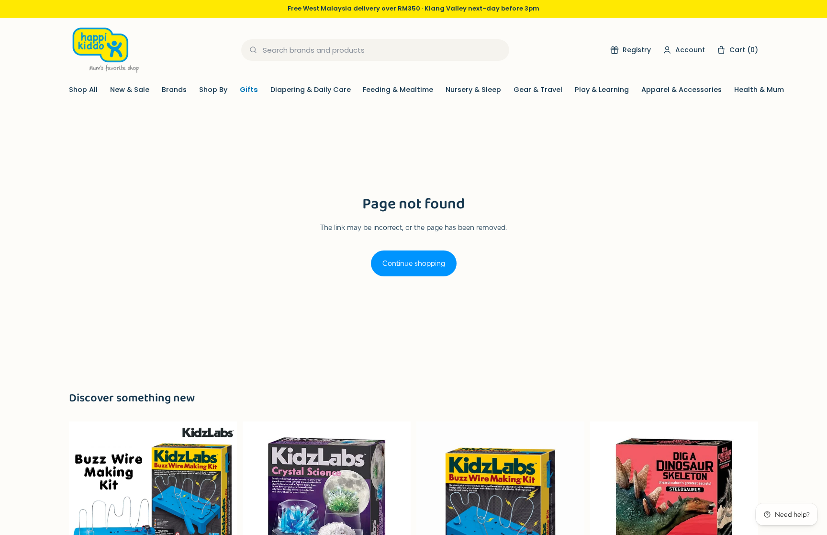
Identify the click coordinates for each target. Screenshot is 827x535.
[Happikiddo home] (105, 50)
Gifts (249, 89)
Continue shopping (413, 263)
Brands (174, 89)
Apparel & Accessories (681, 89)
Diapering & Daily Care (310, 89)
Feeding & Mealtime (398, 89)
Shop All (83, 89)
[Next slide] (222, 505)
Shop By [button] (213, 89)
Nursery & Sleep (473, 89)
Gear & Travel (538, 89)
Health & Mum (759, 89)
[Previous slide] (83, 505)
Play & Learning (602, 89)
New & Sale (129, 89)
